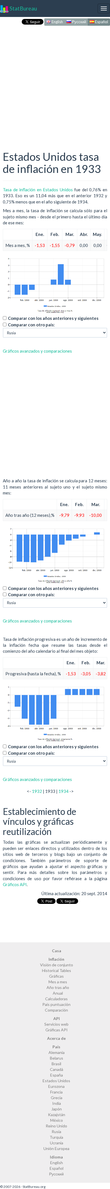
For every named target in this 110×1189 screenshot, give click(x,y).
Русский (78, 21)
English (57, 21)
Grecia (56, 1097)
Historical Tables (56, 970)
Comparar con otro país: (31, 324)
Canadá (56, 1069)
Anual (58, 993)
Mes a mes (58, 981)
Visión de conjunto (56, 964)
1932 (37, 791)
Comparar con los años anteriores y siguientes (53, 318)
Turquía (56, 1137)
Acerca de (56, 1038)
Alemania (57, 1052)
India (56, 1103)
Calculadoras (56, 998)
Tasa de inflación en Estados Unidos (38, 189)
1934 (63, 791)
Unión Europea (56, 1148)
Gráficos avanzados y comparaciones (37, 350)
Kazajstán (56, 1114)
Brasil (56, 1063)
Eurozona (56, 1086)
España (56, 1075)
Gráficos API (15, 884)
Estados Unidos (56, 1080)
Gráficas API (56, 1029)
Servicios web (56, 1024)
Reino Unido (56, 1125)
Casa (56, 950)
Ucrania (56, 1142)
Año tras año (58, 987)
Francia (56, 1092)
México (56, 1120)
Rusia (56, 1131)
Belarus (56, 1058)
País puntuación (56, 1004)
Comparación (56, 1010)
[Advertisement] (55, 82)
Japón (56, 1108)
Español (101, 21)
